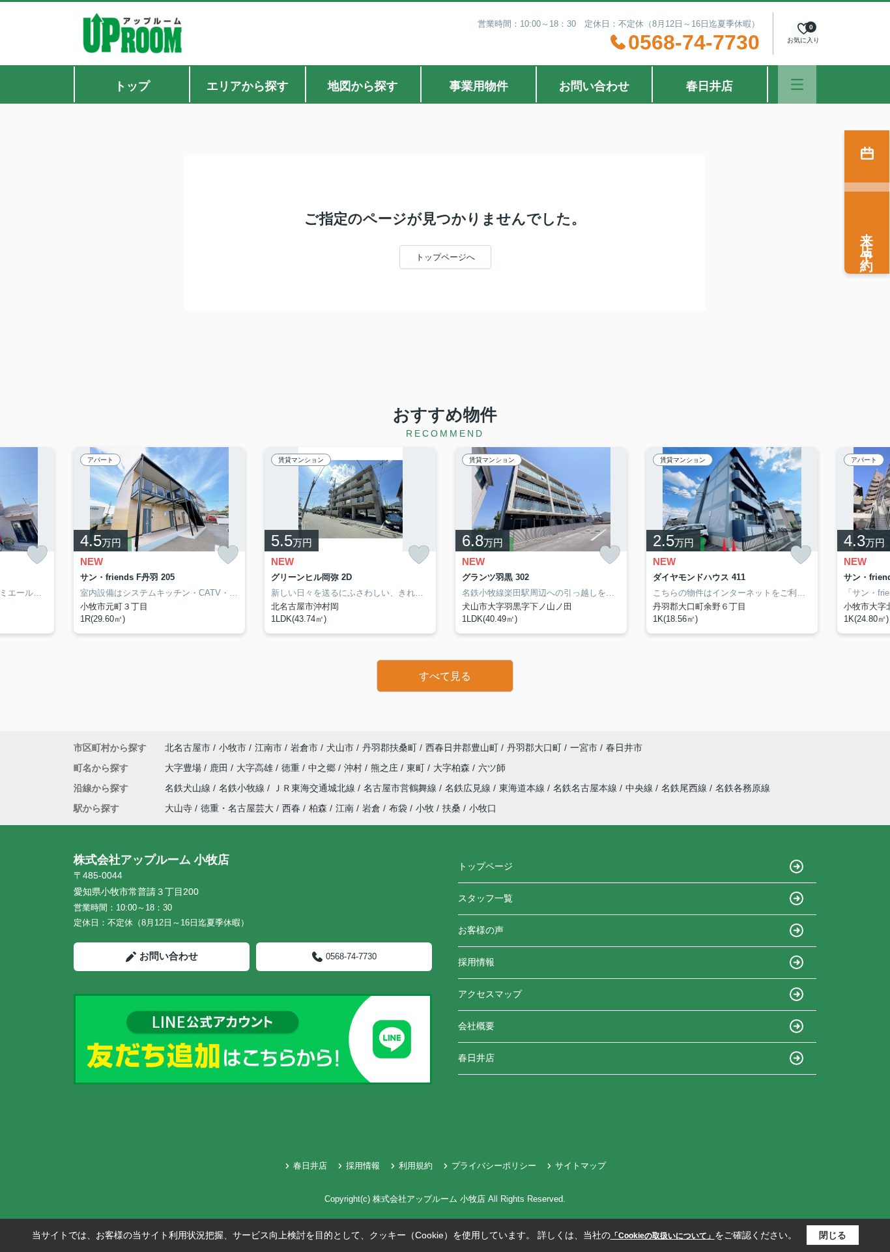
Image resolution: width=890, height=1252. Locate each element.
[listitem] (159, 540)
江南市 (268, 747)
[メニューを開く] (797, 84)
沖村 (354, 768)
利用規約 (416, 1166)
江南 (345, 808)
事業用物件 (479, 86)
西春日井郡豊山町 (461, 747)
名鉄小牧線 (243, 788)
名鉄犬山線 (189, 788)
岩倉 (371, 808)
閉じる (832, 1235)
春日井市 (624, 747)
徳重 (291, 768)
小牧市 (232, 747)
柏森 (318, 808)
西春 (291, 808)
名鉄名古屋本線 (586, 788)
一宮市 (583, 747)
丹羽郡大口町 (534, 747)
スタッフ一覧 (485, 898)
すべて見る (445, 676)
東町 (417, 768)
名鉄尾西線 (685, 788)
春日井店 (709, 86)
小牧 (425, 808)
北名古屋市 (187, 747)
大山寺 (178, 808)
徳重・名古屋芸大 (237, 808)
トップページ (485, 866)
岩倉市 (304, 747)
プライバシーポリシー (494, 1166)
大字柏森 (452, 768)
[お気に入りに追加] (37, 555)
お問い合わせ (594, 86)
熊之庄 (386, 768)
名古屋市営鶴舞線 (401, 788)
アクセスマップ (490, 994)
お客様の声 (481, 930)
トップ (132, 86)
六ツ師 (492, 768)
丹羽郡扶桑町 (389, 747)
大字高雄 (256, 768)
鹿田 (220, 768)
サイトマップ (580, 1166)
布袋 (398, 808)
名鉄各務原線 (742, 788)
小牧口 (482, 808)
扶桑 (451, 808)
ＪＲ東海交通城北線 (315, 788)
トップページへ (445, 257)
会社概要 (476, 1026)
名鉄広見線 (469, 788)
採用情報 (476, 962)
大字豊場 (184, 768)
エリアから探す (248, 86)
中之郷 (323, 768)
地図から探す (363, 86)
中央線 (640, 788)
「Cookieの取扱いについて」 (662, 1235)
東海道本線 (523, 788)
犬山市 (340, 747)
